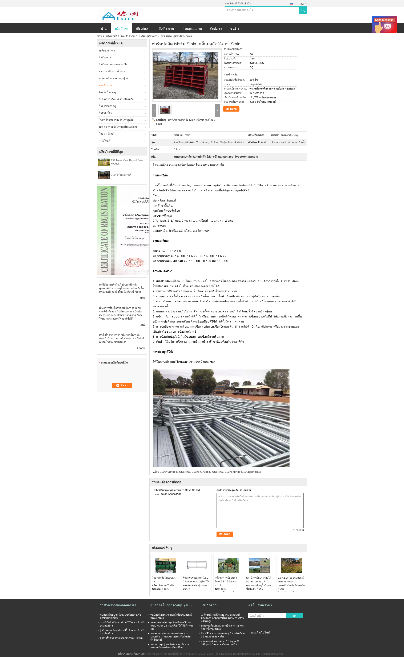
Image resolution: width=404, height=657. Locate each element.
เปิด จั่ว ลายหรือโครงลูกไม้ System (118, 126)
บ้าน (104, 28)
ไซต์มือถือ (256, 637)
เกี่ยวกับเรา (143, 28)
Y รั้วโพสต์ (104, 140)
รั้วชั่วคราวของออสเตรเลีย (113, 64)
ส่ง (294, 616)
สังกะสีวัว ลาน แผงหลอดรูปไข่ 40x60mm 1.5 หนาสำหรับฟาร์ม (223, 635)
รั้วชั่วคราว (105, 57)
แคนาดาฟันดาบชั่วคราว (112, 71)
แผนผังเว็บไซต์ (260, 632)
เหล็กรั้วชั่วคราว (107, 50)
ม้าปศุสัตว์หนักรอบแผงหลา (164, 579)
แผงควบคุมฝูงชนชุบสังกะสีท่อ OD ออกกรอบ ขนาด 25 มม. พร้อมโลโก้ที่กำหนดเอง (172, 625)
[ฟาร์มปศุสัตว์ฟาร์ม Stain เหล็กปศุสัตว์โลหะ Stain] (186, 73)
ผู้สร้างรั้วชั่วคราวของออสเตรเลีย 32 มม (121, 638)
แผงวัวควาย (128, 36)
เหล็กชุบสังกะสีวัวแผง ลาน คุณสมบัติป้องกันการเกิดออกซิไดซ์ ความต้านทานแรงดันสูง (222, 618)
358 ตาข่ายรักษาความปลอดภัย (116, 99)
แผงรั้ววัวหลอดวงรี (121, 174)
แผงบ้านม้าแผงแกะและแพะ (175, 471)
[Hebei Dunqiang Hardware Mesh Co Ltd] (120, 15)
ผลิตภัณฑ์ (121, 28)
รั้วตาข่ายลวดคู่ (107, 106)
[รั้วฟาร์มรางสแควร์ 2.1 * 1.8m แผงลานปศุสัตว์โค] (196, 565)
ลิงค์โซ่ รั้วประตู (107, 92)
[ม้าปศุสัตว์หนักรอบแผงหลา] (165, 565)
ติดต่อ (233, 109)
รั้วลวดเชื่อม (105, 113)
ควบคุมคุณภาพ (192, 28)
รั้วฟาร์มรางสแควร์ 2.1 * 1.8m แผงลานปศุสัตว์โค (196, 579)
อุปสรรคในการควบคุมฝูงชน (114, 78)
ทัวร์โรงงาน (166, 28)
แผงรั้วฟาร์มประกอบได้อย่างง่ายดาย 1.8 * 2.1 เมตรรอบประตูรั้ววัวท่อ (258, 581)
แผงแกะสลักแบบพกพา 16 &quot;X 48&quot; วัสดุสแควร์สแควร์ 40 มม (220, 643)
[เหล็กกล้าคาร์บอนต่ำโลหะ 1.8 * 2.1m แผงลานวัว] (228, 565)
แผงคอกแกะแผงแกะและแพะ (207, 471)
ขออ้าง (234, 28)
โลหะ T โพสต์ (106, 133)
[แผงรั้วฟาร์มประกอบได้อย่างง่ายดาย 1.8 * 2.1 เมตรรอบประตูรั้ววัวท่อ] (260, 565)
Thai (301, 3)
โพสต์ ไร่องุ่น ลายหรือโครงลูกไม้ (116, 119)
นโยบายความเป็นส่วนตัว (131, 653)
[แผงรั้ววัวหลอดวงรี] (104, 174)
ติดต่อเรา (216, 28)
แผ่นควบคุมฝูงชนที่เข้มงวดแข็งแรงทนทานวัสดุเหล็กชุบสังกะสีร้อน (169, 646)
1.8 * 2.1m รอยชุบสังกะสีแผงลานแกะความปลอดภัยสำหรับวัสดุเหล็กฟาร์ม (291, 583)
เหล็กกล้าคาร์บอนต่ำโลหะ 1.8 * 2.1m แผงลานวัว (226, 581)
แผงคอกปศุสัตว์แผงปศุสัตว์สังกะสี (243, 471)
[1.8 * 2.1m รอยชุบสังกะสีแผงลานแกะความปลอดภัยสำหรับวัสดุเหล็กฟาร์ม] (291, 565)
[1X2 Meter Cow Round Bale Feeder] (104, 161)
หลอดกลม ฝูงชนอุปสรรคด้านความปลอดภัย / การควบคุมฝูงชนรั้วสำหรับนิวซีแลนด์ (170, 636)
